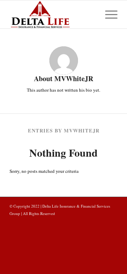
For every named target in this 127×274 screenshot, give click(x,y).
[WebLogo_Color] (53, 14)
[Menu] (107, 14)
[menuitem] (107, 14)
